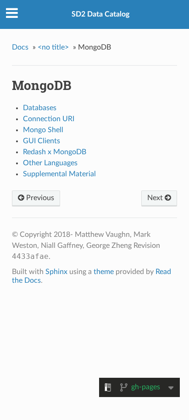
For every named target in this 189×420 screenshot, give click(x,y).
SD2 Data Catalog (100, 14)
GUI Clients (41, 141)
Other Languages (50, 163)
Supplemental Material (59, 174)
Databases (39, 108)
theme (104, 271)
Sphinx (56, 271)
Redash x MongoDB (54, 152)
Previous (39, 198)
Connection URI (48, 119)
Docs (20, 47)
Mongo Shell (43, 130)
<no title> (53, 47)
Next (156, 198)
